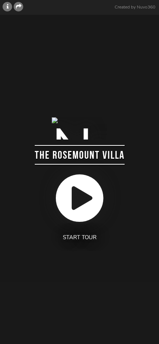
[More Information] (7, 7)
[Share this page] (18, 7)
